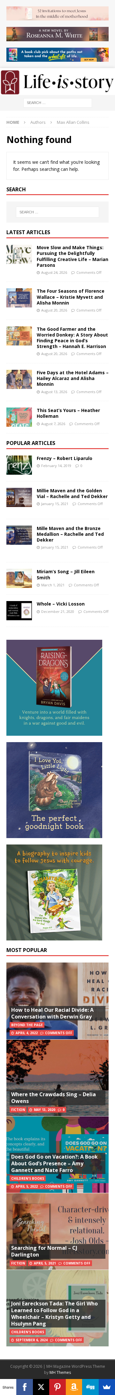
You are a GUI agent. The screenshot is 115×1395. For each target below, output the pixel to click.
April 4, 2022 (27, 1033)
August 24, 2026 (54, 272)
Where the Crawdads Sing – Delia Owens (53, 1098)
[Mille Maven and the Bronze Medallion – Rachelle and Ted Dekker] (19, 535)
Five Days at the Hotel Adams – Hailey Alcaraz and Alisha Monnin (73, 378)
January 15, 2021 (54, 503)
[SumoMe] (107, 1387)
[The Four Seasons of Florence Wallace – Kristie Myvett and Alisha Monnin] (19, 297)
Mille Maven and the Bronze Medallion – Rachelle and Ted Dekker (70, 534)
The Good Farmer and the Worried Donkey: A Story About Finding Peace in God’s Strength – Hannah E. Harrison (72, 338)
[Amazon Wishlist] (74, 1387)
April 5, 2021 (45, 1263)
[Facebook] (24, 1387)
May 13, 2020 (44, 1109)
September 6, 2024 (32, 1340)
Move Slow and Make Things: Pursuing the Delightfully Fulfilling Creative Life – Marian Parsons (72, 256)
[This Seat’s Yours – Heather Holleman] (19, 417)
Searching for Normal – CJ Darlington (44, 1251)
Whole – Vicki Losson (61, 604)
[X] (41, 1387)
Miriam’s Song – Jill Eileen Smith (66, 574)
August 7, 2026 (53, 423)
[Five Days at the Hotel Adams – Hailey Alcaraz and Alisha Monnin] (19, 379)
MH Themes (60, 1372)
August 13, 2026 (54, 391)
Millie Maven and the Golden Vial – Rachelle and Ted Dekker (72, 493)
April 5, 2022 (27, 1186)
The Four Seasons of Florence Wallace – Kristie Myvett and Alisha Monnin (70, 296)
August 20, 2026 (54, 310)
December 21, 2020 (57, 611)
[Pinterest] (57, 1387)
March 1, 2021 (53, 585)
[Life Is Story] (57, 91)
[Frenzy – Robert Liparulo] (19, 465)
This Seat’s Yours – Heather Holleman (68, 413)
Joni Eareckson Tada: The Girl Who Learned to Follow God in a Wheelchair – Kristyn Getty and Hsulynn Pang (54, 1313)
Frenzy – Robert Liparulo (64, 458)
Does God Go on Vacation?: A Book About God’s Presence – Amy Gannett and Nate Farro (54, 1163)
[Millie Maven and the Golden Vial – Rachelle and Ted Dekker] (19, 497)
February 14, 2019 (56, 465)
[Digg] (90, 1387)
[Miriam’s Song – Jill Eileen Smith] (19, 578)
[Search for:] (57, 102)
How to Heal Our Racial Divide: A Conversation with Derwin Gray (52, 1013)
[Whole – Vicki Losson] (19, 610)
